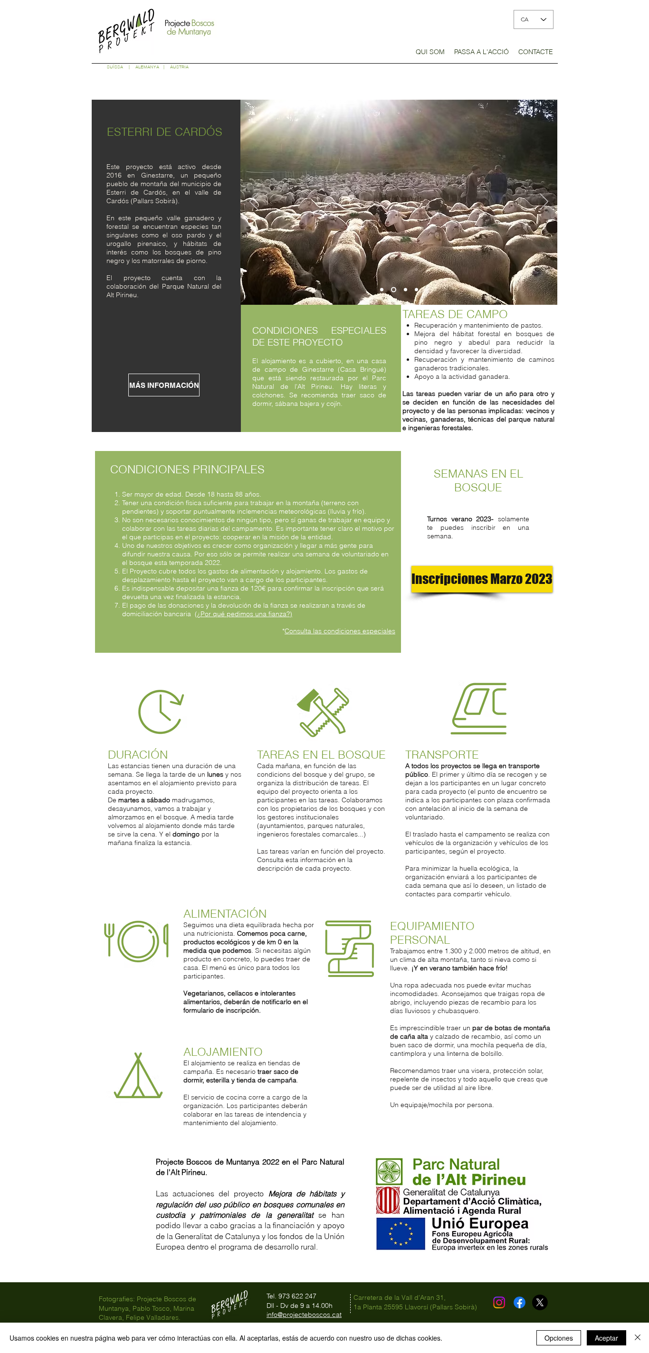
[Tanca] (637, 1337)
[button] (430, 54)
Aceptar (606, 1338)
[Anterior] (253, 202)
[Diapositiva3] (404, 289)
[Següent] (544, 202)
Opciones (558, 1338)
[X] (540, 1302)
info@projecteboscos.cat (304, 1314)
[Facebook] (519, 1302)
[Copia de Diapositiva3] (416, 289)
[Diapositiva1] (381, 289)
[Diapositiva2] (392, 289)
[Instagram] (499, 1302)
